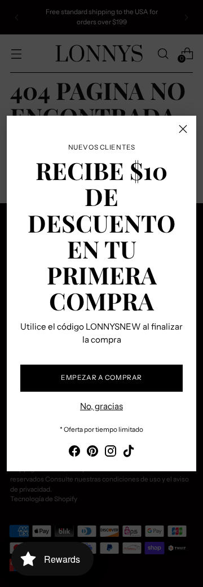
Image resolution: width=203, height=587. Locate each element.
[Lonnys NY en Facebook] (74, 453)
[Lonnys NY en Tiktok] (128, 453)
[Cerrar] (183, 129)
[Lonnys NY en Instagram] (110, 453)
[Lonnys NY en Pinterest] (92, 453)
